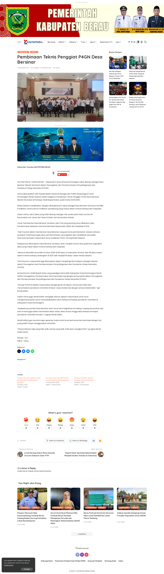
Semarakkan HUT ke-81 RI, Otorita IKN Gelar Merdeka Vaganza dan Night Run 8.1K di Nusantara (117, 102)
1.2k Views (56, 68)
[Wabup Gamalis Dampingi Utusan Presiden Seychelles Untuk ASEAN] (132, 499)
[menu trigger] (20, 42)
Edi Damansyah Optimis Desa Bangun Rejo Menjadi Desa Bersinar (28, 380)
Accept (27, 569)
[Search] (145, 42)
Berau (35, 507)
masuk (30, 471)
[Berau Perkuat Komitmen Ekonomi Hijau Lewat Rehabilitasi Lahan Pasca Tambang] (99, 499)
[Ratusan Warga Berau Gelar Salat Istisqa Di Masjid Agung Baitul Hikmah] (138, 62)
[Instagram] (132, 42)
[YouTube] (134, 42)
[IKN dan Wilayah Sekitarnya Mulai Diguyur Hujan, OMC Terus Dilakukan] (118, 62)
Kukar (34, 52)
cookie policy (8, 565)
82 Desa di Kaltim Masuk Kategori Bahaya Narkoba (84, 379)
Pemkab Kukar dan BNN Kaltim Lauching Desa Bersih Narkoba (57, 379)
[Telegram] (93, 440)
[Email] (100, 440)
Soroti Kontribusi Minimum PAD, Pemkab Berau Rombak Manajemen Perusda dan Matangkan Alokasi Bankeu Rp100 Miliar (65, 518)
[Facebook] (129, 42)
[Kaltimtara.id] (34, 42)
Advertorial (23, 52)
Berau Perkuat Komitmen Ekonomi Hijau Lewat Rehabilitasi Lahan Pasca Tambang (98, 515)
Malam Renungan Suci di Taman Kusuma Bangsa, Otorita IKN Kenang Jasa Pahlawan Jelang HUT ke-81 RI (137, 102)
